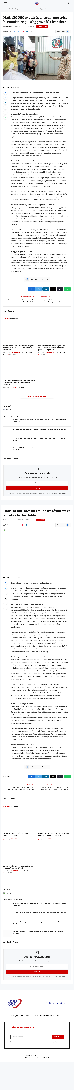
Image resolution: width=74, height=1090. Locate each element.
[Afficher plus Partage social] (31, 31)
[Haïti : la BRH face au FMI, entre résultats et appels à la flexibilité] (37, 551)
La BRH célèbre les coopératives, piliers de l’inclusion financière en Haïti (53, 834)
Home (6, 9)
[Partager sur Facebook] (14, 31)
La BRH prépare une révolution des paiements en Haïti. (16, 834)
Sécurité (14, 387)
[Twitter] (5, 98)
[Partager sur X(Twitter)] (18, 31)
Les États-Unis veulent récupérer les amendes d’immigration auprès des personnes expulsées (51, 348)
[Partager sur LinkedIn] (27, 31)
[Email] (5, 107)
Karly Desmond (9, 26)
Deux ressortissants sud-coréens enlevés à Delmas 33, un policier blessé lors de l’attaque (19, 382)
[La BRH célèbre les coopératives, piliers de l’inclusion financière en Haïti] (54, 820)
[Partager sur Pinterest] (23, 31)
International (42, 26)
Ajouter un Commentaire (37, 396)
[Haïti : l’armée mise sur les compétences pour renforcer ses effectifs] (19, 853)
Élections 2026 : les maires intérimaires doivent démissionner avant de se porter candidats (39, 448)
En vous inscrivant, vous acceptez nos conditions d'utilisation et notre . (38, 493)
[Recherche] (69, 3)
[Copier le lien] (5, 112)
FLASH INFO (14, 871)
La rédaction (61, 352)
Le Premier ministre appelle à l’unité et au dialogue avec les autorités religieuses (39, 429)
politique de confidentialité (58, 493)
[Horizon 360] (37, 3)
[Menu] (5, 3)
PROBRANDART (43, 1055)
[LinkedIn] (5, 102)
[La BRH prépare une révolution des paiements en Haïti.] (19, 820)
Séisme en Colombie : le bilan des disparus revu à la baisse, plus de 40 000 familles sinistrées (18, 348)
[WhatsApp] (5, 117)
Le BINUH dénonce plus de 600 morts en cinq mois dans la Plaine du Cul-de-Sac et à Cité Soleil (41, 439)
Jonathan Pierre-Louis (27, 870)
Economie (40, 520)
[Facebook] (5, 93)
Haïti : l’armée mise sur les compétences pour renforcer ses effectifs (18, 867)
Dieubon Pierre (9, 520)
